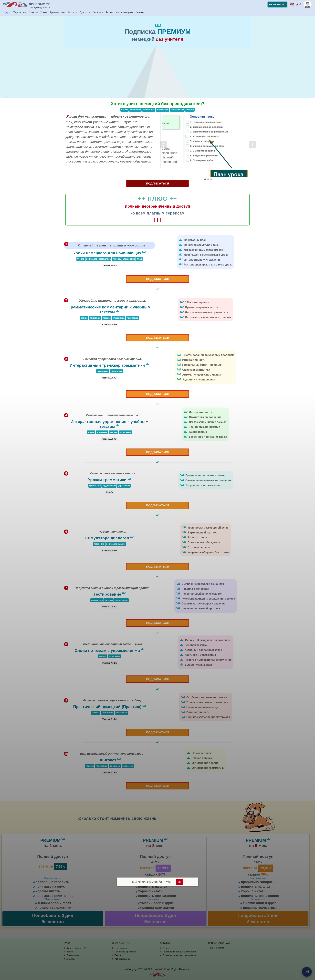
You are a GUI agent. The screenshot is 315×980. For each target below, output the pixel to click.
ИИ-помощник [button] (124, 12)
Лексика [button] (72, 12)
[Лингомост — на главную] (15, 4)
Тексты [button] (33, 12)
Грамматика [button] (57, 12)
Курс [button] (7, 12)
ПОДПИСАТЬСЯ (157, 183)
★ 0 (298, 4)
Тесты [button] (109, 12)
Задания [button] (98, 12)
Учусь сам (20, 12)
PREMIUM (275, 4)
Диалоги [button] (85, 12)
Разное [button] (140, 12)
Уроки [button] (43, 12)
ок (179, 881)
